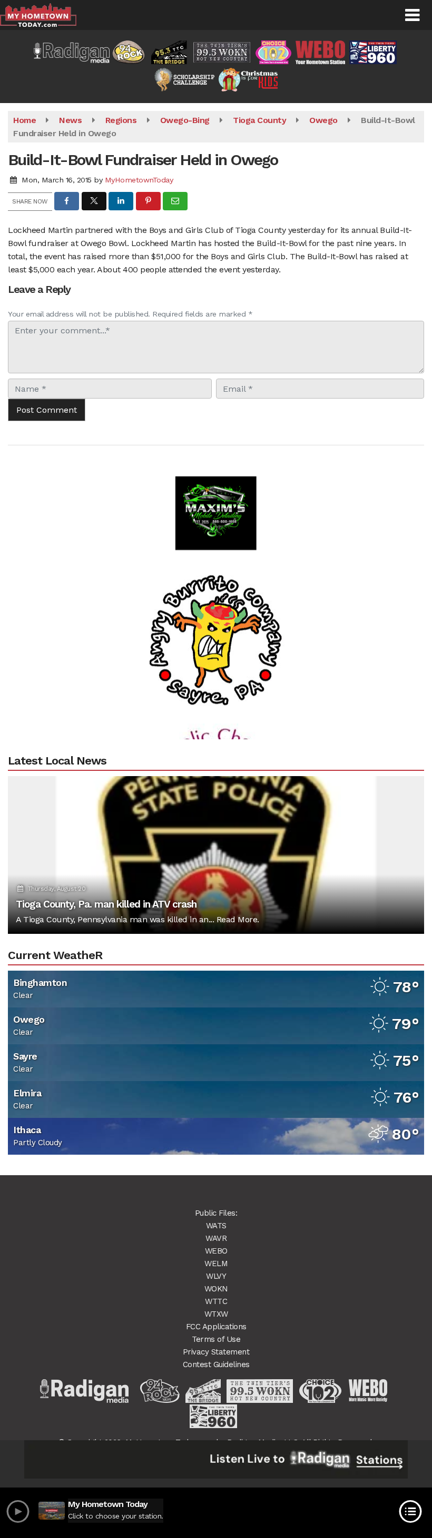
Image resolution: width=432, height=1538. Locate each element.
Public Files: (216, 1213)
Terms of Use (216, 1339)
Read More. (238, 919)
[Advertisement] (216, 491)
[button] (412, 15)
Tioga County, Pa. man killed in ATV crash (106, 904)
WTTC (216, 1301)
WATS (216, 1225)
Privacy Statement (216, 1352)
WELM (216, 1263)
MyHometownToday (139, 180)
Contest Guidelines (216, 1364)
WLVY (216, 1276)
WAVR (216, 1238)
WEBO (216, 1251)
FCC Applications (216, 1326)
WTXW (216, 1314)
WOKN (216, 1288)
